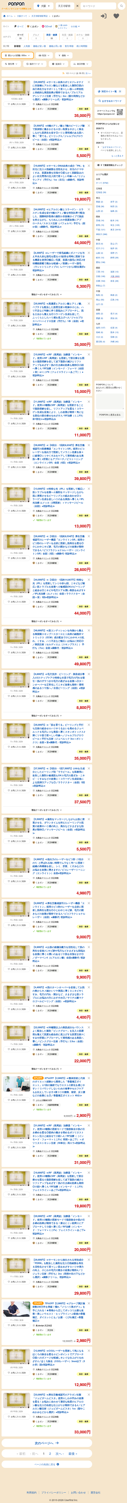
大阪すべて (22, 15)
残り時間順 (82, 46)
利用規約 (32, 1492)
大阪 (43, 6)
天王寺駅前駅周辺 (39, 15)
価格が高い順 (55, 46)
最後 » (72, 1453)
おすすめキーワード (112, 100)
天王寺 (50, 1330)
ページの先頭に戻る (44, 1464)
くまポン (56, 15)
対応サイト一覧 (111, 91)
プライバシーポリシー (53, 1492)
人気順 (27, 46)
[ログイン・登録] (103, 16)
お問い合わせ (78, 1492)
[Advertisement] (109, 36)
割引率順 (69, 46)
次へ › (60, 1453)
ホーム (10, 15)
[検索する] (121, 6)
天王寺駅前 (52, 108)
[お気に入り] (116, 16)
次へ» (88, 73)
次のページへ (44, 1443)
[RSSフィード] (63, 73)
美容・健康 (83, 108)
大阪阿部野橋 (53, 1104)
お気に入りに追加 (18, 104)
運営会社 (96, 1492)
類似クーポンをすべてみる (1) (45, 294)
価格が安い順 (39, 46)
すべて (20, 26)
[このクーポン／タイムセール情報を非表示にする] (89, 82)
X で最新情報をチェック (112, 165)
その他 (74, 26)
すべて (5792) (102, 183)
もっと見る (116, 155)
